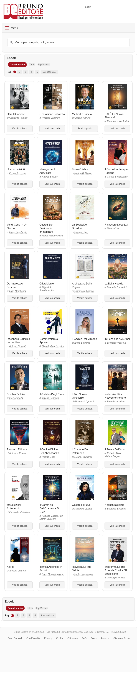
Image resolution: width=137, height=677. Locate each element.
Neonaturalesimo (114, 504)
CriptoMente (46, 283)
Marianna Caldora (83, 509)
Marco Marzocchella (52, 235)
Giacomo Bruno (82, 118)
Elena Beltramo (82, 343)
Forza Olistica (80, 169)
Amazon (105, 638)
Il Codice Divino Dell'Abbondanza (49, 451)
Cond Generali (15, 638)
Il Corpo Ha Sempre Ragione (116, 171)
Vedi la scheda (19, 128)
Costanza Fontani (18, 118)
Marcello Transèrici (116, 287)
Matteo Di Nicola (83, 173)
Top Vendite (44, 64)
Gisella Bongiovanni (117, 177)
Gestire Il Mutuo (81, 504)
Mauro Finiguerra (83, 457)
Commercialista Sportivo (48, 340)
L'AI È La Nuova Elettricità (114, 116)
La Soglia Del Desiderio (79, 226)
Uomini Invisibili (16, 169)
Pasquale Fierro (17, 173)
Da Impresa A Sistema (15, 285)
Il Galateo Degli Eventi (52, 394)
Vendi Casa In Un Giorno (17, 226)
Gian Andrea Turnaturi (53, 346)
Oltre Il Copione (16, 114)
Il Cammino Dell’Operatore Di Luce (49, 508)
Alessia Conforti (17, 570)
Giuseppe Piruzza (116, 577)
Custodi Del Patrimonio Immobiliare (46, 228)
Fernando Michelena (19, 512)
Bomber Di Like (16, 394)
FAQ (84, 638)
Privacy (48, 638)
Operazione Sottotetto (52, 114)
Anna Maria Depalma (53, 574)
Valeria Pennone (50, 398)
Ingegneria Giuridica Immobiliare (18, 340)
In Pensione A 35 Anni (117, 338)
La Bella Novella (114, 283)
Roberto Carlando (51, 118)
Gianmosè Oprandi (84, 401)
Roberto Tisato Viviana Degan (113, 455)
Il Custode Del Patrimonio (80, 451)
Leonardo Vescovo (116, 343)
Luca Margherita (17, 291)
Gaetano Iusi (81, 232)
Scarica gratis (85, 128)
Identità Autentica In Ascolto (50, 568)
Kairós (10, 566)
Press (94, 638)
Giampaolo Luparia (84, 291)
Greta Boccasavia (83, 574)
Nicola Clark (113, 228)
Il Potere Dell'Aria (115, 449)
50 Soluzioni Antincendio (14, 506)
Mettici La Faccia (82, 114)
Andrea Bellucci (50, 177)
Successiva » (49, 72)
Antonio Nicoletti (17, 346)
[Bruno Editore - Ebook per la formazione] (23, 11)
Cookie (59, 638)
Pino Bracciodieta (116, 401)
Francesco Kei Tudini (118, 121)
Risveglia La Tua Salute (81, 568)
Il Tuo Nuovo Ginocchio (79, 396)
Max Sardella (16, 398)
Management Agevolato (47, 171)
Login (88, 6)
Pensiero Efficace (17, 449)
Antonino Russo (17, 453)
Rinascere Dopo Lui (116, 224)
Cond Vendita (33, 638)
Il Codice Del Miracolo (84, 338)
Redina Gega (48, 457)
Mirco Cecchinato (18, 232)
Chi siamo (72, 638)
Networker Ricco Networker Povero (115, 396)
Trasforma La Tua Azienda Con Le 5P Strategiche (116, 570)
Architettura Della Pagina (82, 285)
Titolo (32, 64)
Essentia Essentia (116, 509)
